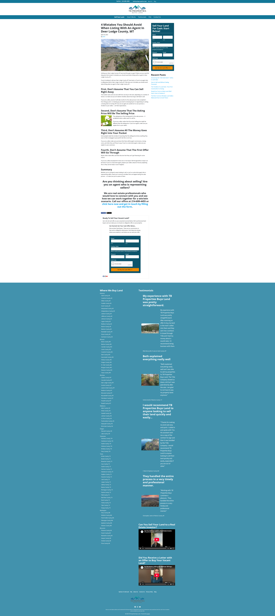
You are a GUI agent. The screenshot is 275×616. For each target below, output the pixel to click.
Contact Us (157, 17)
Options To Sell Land (124, 592)
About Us (150, 1)
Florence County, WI (106, 530)
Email (127, 254)
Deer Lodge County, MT (107, 383)
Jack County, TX (105, 479)
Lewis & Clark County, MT (108, 388)
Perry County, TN (105, 451)
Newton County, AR (106, 329)
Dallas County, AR (105, 301)
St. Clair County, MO (106, 365)
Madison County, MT (106, 390)
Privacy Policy (149, 592)
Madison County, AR (106, 324)
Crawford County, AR (106, 298)
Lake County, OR (105, 434)
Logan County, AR (106, 321)
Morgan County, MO (106, 367)
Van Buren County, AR (107, 337)
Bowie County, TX (106, 459)
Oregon (102, 429)
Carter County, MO (106, 349)
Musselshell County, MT (107, 396)
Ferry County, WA (105, 513)
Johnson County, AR (106, 319)
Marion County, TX (106, 487)
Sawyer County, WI (106, 538)
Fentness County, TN (106, 438)
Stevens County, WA (106, 526)
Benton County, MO (106, 344)
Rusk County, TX (105, 500)
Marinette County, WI (106, 536)
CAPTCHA (113, 260)
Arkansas (102, 293)
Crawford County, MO (107, 352)
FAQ (150, 17)
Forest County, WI (106, 533)
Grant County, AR (105, 306)
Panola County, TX (106, 492)
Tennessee (103, 436)
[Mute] (171, 548)
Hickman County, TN (106, 446)
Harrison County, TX (106, 469)
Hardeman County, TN (107, 441)
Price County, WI (105, 543)
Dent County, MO (105, 355)
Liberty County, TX (106, 485)
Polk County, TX (105, 495)
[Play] (140, 548)
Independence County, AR (108, 311)
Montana (102, 375)
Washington (103, 510)
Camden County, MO (106, 347)
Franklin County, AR (106, 303)
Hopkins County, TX (106, 474)
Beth (104, 37)
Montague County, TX (107, 490)
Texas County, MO (106, 373)
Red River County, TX (106, 497)
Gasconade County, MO (107, 357)
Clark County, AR (105, 296)
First (112, 243)
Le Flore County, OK (106, 418)
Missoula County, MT (106, 393)
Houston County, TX (106, 477)
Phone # (113, 254)
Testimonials (142, 17)
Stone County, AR (105, 334)
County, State (114, 246)
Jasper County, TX (106, 482)
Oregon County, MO (106, 362)
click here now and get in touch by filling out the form (125, 205)
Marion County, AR (106, 327)
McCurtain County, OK (107, 426)
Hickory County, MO (106, 360)
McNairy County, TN (106, 449)
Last (126, 243)
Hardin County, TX (106, 467)
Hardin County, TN (106, 444)
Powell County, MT (106, 401)
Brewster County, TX (106, 461)
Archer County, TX (106, 456)
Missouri (102, 339)
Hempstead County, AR (107, 308)
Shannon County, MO (106, 370)
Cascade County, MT (106, 380)
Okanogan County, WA (107, 520)
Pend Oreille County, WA (107, 518)
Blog (155, 1)
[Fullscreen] (173, 548)
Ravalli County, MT (106, 403)
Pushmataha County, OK (107, 421)
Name (113, 238)
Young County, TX (106, 508)
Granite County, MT (106, 385)
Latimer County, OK (106, 416)
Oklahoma (102, 406)
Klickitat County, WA (106, 515)
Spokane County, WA (106, 523)
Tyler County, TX (105, 505)
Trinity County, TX (106, 503)
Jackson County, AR (106, 314)
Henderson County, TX (107, 472)
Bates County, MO (106, 342)
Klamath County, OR (106, 431)
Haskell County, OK (106, 413)
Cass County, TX (105, 464)
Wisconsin (102, 528)
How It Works (131, 17)
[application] (157, 539)
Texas (101, 454)
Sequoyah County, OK (107, 424)
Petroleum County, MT (107, 398)
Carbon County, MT (106, 377)
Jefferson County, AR (106, 316)
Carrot (148, 614)
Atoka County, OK (106, 411)
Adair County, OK (105, 408)
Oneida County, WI (106, 541)
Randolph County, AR (106, 332)
